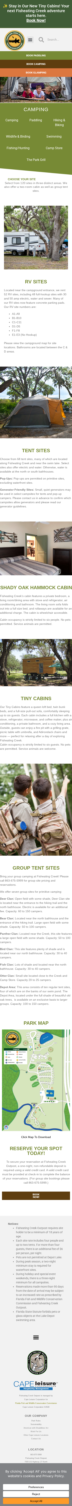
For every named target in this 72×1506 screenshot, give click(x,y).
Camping (11, 120)
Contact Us (36, 1439)
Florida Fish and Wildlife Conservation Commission (36, 1403)
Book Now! (36, 20)
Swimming (54, 136)
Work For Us (36, 1432)
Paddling (35, 120)
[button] (30, 39)
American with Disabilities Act (36, 1428)
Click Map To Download (36, 1137)
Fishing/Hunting (18, 148)
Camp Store (54, 148)
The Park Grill (36, 160)
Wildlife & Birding (18, 136)
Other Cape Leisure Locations (36, 1435)
